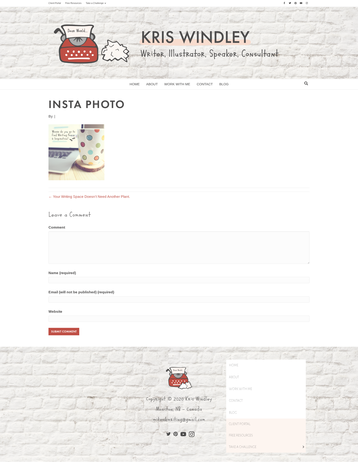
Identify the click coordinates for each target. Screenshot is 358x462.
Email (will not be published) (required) (81, 292)
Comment (56, 227)
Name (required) (62, 273)
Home (135, 84)
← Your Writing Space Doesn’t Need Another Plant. (89, 197)
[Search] (306, 83)
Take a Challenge (95, 3)
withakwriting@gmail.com (179, 419)
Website (55, 311)
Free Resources (73, 3)
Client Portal (54, 3)
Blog (224, 84)
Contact (205, 84)
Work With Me (177, 84)
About (152, 84)
